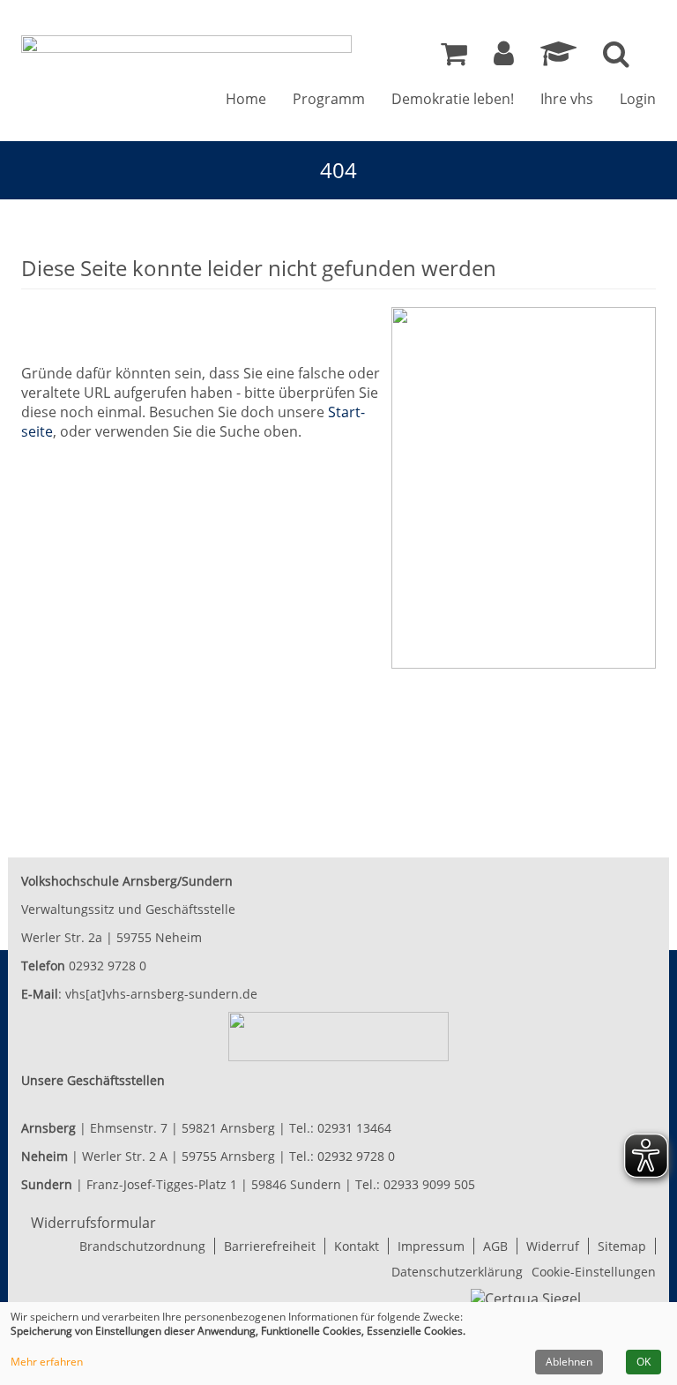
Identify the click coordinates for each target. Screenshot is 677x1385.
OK (643, 1361)
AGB (495, 1246)
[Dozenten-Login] (558, 58)
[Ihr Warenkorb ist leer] (454, 58)
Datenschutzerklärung (457, 1271)
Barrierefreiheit (270, 1246)
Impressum (431, 1246)
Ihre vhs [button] (566, 99)
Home (246, 99)
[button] (504, 58)
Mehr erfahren (47, 1362)
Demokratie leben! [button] (452, 99)
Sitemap (622, 1246)
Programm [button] (329, 99)
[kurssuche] (616, 58)
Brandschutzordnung (142, 1246)
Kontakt (356, 1246)
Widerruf (552, 1246)
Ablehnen (569, 1361)
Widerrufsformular (93, 1222)
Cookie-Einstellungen (594, 1271)
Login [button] (638, 99)
